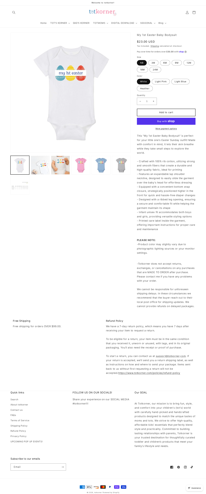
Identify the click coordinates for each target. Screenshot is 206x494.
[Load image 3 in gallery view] (60, 165)
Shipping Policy (19, 425)
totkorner (98, 492)
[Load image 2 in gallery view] (40, 165)
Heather (145, 88)
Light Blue (180, 81)
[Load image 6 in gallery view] (121, 165)
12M (189, 62)
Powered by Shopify (111, 492)
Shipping (155, 46)
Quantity (141, 95)
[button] (14, 12)
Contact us (17, 410)
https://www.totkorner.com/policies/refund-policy (149, 372)
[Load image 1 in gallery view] (20, 165)
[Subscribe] (62, 467)
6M (165, 62)
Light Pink (161, 81)
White (143, 81)
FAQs (13, 415)
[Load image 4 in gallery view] (80, 165)
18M (142, 69)
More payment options (166, 128)
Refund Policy (18, 431)
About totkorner (19, 404)
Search (14, 399)
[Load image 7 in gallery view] (20, 185)
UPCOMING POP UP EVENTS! (27, 441)
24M (155, 69)
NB (141, 62)
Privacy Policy (18, 436)
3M (153, 62)
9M (177, 62)
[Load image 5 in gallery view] (101, 165)
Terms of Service (20, 420)
